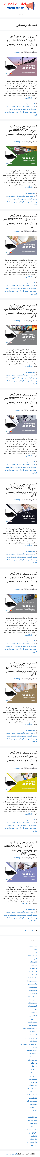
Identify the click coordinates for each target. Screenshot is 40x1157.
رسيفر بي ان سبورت (30, 1038)
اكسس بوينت (32, 955)
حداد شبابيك (33, 1025)
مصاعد (35, 1114)
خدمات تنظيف (32, 1034)
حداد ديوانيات (32, 1022)
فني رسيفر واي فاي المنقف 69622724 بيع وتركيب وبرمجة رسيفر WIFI (21, 668)
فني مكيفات (33, 1091)
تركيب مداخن (32, 984)
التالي (27, 930)
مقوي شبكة (33, 1123)
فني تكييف (33, 1072)
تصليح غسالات (32, 1003)
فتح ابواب (34, 1063)
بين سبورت (33, 968)
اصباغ (35, 952)
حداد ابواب (33, 1012)
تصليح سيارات (32, 996)
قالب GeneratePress (11, 1154)
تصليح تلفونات (32, 990)
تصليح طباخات (32, 1000)
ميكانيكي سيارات (31, 1129)
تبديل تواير (33, 974)
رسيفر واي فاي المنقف (18, 736)
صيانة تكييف (33, 1057)
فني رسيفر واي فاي (25, 112)
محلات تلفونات (32, 1110)
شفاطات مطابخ (32, 1050)
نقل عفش (33, 1139)
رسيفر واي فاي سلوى (19, 825)
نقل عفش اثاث (32, 1142)
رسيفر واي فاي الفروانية (18, 378)
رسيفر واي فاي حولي (19, 199)
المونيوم (34, 958)
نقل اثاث (34, 1136)
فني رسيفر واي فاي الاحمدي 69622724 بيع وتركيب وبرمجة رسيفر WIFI (21, 579)
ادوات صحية (33, 946)
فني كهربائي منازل (31, 1088)
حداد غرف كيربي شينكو (29, 1028)
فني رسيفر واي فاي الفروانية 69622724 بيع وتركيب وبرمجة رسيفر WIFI (20, 310)
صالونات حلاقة (32, 1053)
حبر (36, 1009)
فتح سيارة (34, 1066)
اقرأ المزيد (28, 98)
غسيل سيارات (32, 1060)
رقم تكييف (33, 1041)
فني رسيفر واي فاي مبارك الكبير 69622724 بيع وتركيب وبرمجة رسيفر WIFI (20, 848)
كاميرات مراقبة (32, 1095)
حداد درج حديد (32, 1019)
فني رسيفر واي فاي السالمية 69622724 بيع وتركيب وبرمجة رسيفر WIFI (20, 400)
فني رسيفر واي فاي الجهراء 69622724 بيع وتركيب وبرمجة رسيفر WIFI (21, 489)
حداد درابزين (33, 1015)
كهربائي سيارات (32, 1101)
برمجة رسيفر (30, 106)
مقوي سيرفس (32, 1120)
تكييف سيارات (32, 1006)
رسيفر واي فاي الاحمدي (18, 646)
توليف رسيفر (11, 106)
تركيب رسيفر (20, 106)
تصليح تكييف (33, 987)
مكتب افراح (33, 1126)
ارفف (35, 949)
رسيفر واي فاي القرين (19, 109)
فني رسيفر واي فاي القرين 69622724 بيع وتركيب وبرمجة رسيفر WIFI (22, 42)
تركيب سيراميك (32, 981)
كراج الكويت (33, 1098)
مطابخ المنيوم (32, 1117)
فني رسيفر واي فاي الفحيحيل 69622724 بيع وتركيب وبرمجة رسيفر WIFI (20, 221)
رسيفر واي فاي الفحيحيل (18, 288)
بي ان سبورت (32, 965)
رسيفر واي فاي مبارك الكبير (17, 915)
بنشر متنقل (33, 962)
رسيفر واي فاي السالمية (18, 467)
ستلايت (34, 1047)
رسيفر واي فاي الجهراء (18, 557)
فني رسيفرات (30, 103)
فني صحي (34, 1082)
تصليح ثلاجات (32, 993)
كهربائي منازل (32, 1104)
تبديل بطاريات (32, 971)
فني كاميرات (33, 1085)
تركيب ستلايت (32, 977)
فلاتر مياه (34, 1069)
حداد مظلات (33, 1031)
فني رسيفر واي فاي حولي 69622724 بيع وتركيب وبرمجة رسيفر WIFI (22, 131)
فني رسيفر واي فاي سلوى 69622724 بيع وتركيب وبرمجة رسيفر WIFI (22, 758)
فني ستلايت (33, 1079)
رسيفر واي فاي (32, 109)
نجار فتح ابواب (32, 1133)
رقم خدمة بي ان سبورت (29, 1044)
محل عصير (33, 1107)
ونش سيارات (33, 1145)
